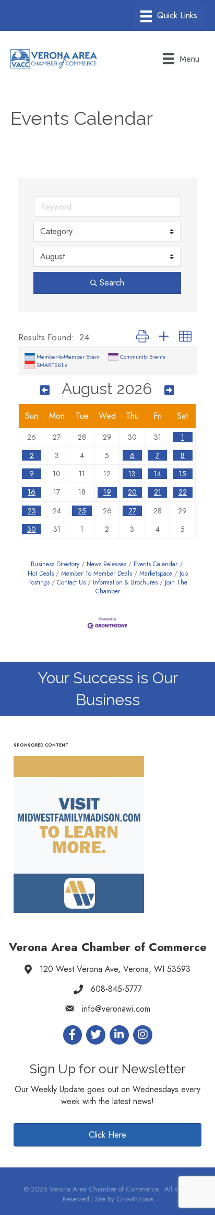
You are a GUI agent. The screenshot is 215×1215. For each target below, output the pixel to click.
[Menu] (169, 16)
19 (107, 492)
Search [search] (112, 283)
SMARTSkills (52, 365)
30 (31, 529)
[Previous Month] (45, 390)
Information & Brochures (125, 582)
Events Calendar (155, 563)
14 (157, 473)
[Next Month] (169, 390)
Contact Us (71, 582)
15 (182, 473)
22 (182, 492)
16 (31, 492)
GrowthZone (134, 1199)
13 (132, 473)
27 (132, 511)
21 (157, 492)
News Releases (106, 563)
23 (32, 511)
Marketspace (155, 573)
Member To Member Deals (96, 573)
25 (82, 511)
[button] (142, 337)
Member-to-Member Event (68, 356)
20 (132, 492)
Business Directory (55, 563)
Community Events (142, 356)
